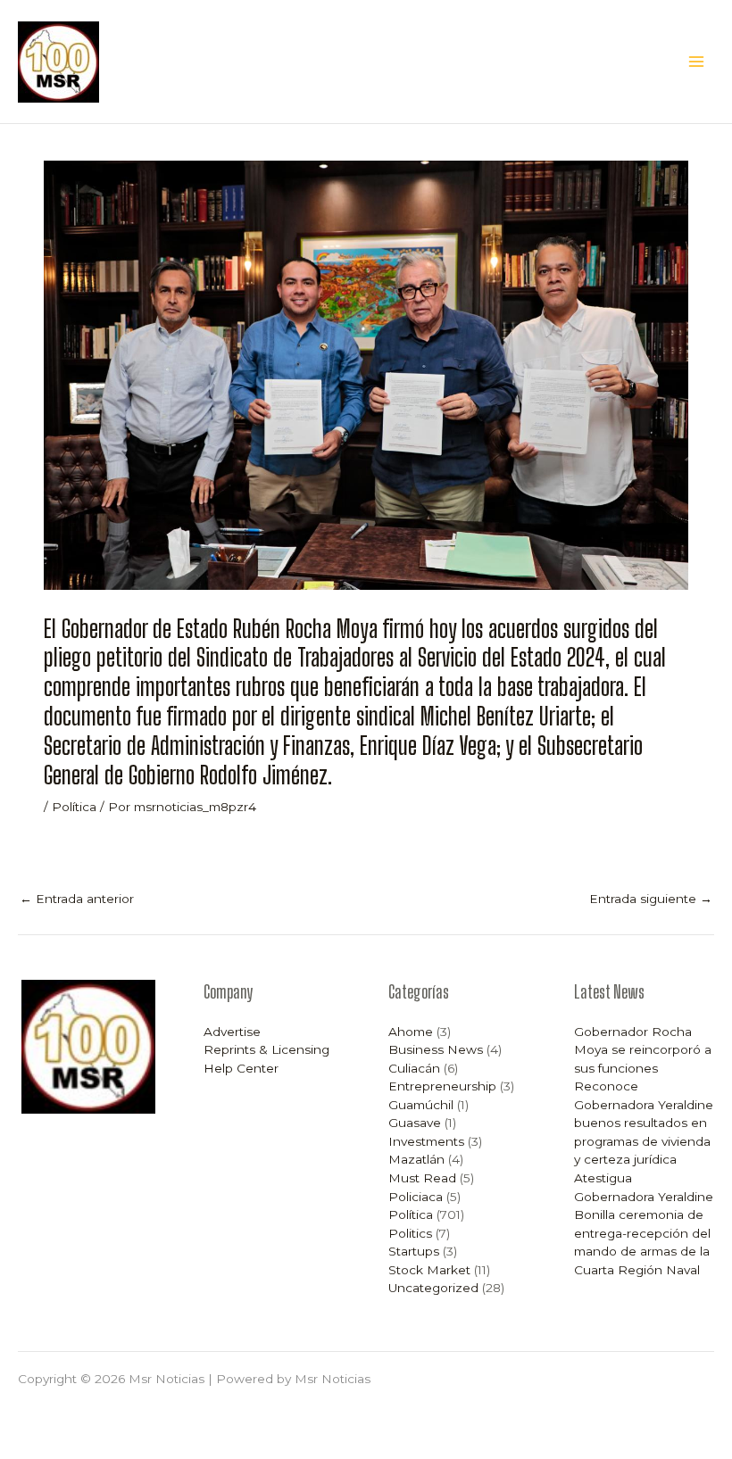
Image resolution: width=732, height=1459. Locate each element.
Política (74, 807)
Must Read (422, 1178)
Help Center (241, 1068)
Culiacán (414, 1068)
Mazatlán (416, 1159)
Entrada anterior (77, 898)
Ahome (410, 1031)
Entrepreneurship (442, 1086)
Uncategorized (433, 1288)
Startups (413, 1251)
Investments (426, 1141)
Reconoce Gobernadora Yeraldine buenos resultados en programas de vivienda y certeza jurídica (643, 1122)
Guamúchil (420, 1105)
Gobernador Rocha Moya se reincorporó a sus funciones (642, 1049)
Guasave (414, 1122)
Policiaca (415, 1197)
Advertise (232, 1031)
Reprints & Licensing (266, 1049)
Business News (435, 1049)
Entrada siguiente (650, 898)
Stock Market (429, 1270)
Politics (410, 1233)
